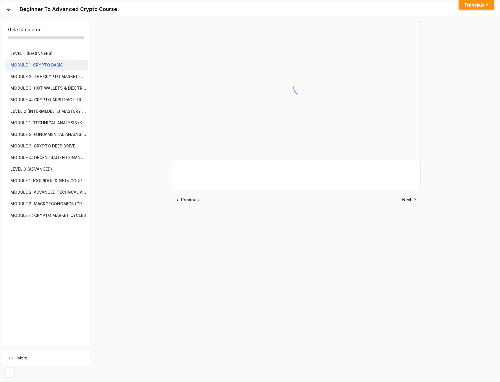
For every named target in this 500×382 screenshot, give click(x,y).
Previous (190, 199)
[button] (46, 53)
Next (406, 199)
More (22, 357)
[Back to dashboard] (9, 9)
